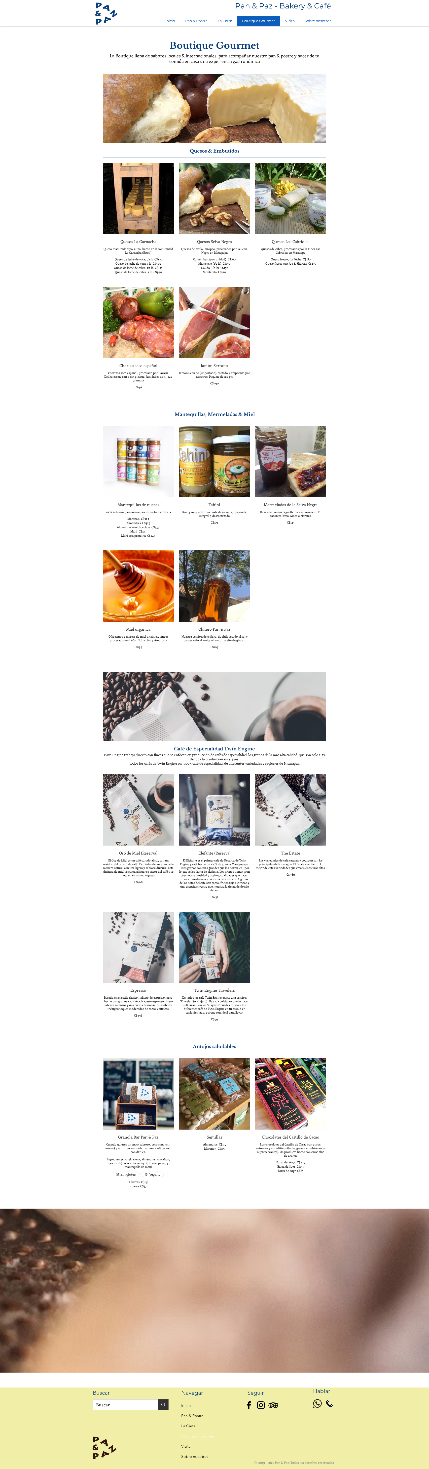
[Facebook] (249, 1405)
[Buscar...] (163, 1404)
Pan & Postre (192, 1415)
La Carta (188, 1426)
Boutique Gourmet (197, 1436)
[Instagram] (261, 1405)
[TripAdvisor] (273, 1405)
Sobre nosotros (195, 1456)
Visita (185, 1446)
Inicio (186, 1405)
